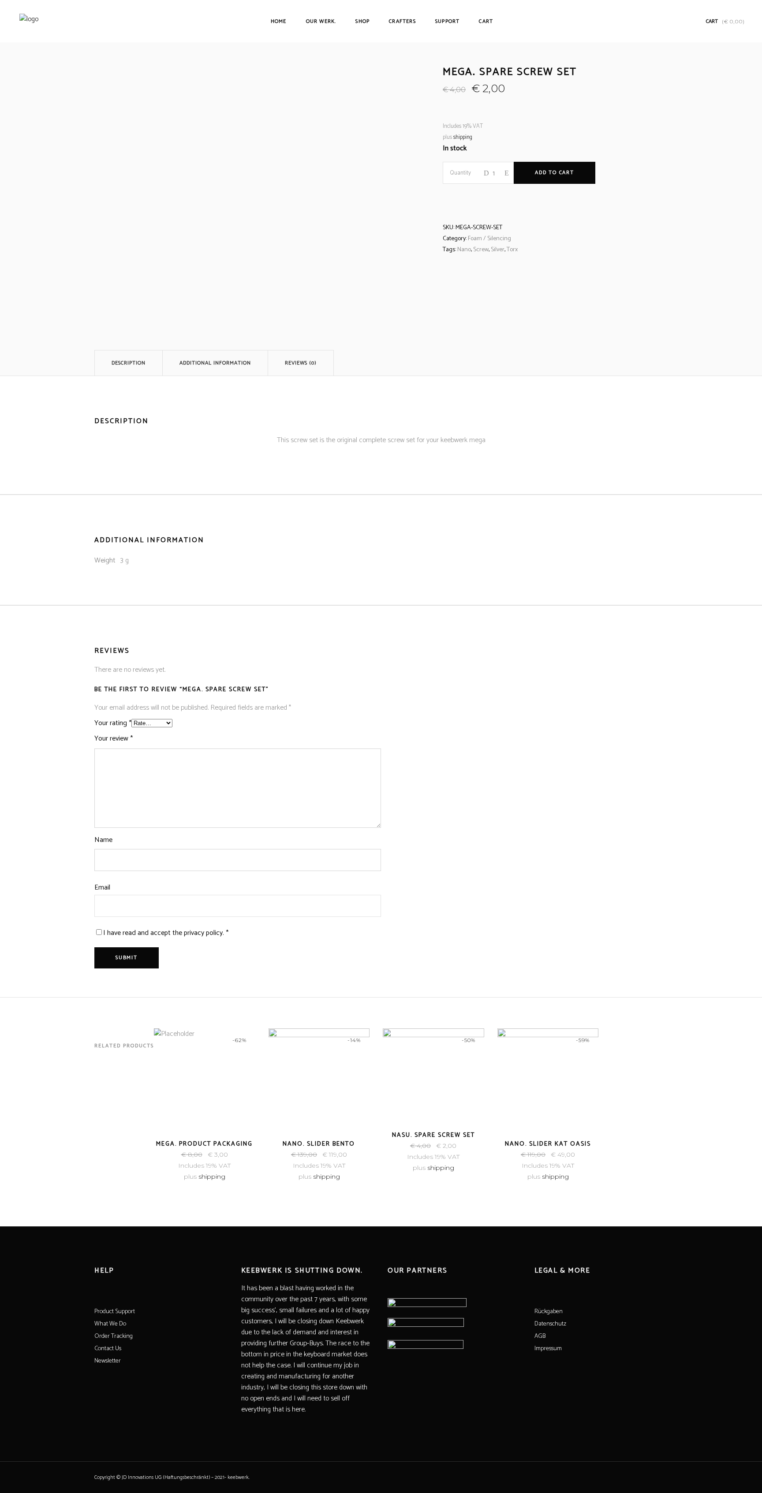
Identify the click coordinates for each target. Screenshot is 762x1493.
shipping (462, 137)
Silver (497, 250)
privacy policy (203, 933)
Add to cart (554, 172)
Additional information (215, 363)
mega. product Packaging (204, 1144)
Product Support (114, 1312)
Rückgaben (548, 1312)
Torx (512, 250)
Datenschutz (550, 1324)
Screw (481, 250)
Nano (464, 250)
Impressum (548, 1349)
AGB (539, 1336)
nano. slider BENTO (319, 1144)
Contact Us (107, 1349)
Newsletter (107, 1361)
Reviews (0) (301, 363)
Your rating (112, 723)
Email (102, 887)
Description (129, 363)
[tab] (128, 363)
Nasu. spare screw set (433, 1135)
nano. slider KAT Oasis (548, 1144)
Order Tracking (113, 1336)
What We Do (110, 1324)
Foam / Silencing (489, 239)
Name (103, 839)
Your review (113, 738)
